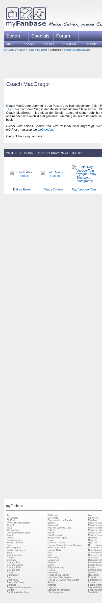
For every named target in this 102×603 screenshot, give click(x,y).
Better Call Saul (15, 542)
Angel (10, 535)
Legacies (52, 587)
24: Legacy (12, 518)
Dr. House (53, 518)
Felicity (51, 530)
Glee (50, 555)
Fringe (51, 540)
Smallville (93, 592)
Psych (91, 567)
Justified (52, 585)
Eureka (51, 523)
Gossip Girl (53, 560)
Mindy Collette (53, 189)
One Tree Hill (95, 555)
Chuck (10, 572)
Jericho (51, 582)
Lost (90, 515)
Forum (63, 35)
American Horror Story (18, 532)
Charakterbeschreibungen (77, 50)
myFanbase (10, 50)
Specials (40, 35)
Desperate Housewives (19, 587)
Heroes (51, 570)
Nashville (93, 537)
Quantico (92, 572)
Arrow (10, 537)
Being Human (14, 540)
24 (8, 515)
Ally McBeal (13, 530)
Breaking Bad (14, 547)
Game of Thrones (57, 542)
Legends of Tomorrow (59, 590)
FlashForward (55, 535)
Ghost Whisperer (56, 547)
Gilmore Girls (54, 550)
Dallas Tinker (22, 189)
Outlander (93, 557)
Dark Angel (12, 580)
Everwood (53, 525)
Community (13, 575)
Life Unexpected (56, 592)
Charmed (11, 560)
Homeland (53, 572)
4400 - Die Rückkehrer (18, 523)
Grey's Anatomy (56, 567)
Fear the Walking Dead (59, 528)
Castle (10, 557)
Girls (50, 552)
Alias (9, 528)
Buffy (9, 552)
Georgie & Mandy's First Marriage (65, 545)
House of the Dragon (58, 575)
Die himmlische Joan (17, 592)
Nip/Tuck (93, 542)
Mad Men (93, 518)
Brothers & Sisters (16, 550)
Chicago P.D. (14, 570)
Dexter (10, 590)
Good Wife (53, 557)
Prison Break (94, 562)
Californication (14, 555)
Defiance (11, 585)
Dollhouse (53, 515)
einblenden (45, 129)
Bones (10, 545)
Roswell (92, 577)
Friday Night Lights (37, 50)
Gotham (52, 562)
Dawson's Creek (15, 582)
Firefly (51, 532)
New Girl (92, 540)
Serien (22, 50)
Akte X (10, 525)
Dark (9, 577)
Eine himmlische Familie (60, 520)
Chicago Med (14, 567)
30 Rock (11, 520)
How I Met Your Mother (60, 577)
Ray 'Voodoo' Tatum (85, 189)
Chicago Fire (13, 562)
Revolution (93, 575)
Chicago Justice (15, 565)
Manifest (92, 520)
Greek (51, 565)
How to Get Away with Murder (63, 580)
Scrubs (91, 582)
